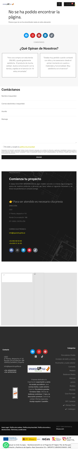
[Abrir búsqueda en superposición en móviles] (75, 4)
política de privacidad (27, 147)
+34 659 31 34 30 (15, 243)
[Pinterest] (39, 35)
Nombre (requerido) (9, 96)
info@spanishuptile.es (17, 233)
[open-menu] (59, 4)
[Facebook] (26, 35)
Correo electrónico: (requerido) (13, 104)
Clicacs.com (60, 429)
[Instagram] (32, 35)
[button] (6, 445)
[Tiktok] (51, 35)
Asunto (4, 111)
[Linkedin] (45, 35)
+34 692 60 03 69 (15, 241)
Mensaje (5, 119)
